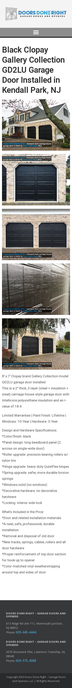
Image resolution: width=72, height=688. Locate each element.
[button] (36, 32)
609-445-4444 (26, 632)
